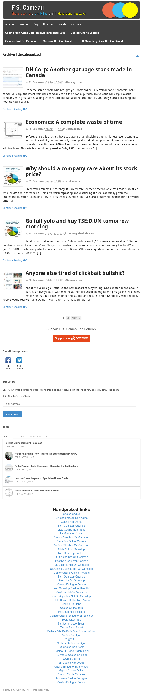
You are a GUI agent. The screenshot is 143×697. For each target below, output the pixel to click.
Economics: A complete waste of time (74, 121)
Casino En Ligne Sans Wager (71, 666)
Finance (89, 233)
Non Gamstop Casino (71, 533)
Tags (47, 436)
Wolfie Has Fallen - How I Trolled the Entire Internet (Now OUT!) (47, 453)
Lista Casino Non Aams (71, 529)
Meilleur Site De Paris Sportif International (71, 631)
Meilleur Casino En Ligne (71, 643)
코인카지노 (71, 639)
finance (48, 24)
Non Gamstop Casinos (71, 525)
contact (76, 24)
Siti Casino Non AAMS (71, 662)
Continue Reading (13, 109)
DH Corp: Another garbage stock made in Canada (79, 72)
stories (24, 24)
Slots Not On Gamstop (71, 549)
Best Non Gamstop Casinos (71, 561)
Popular (20, 436)
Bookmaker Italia (71, 619)
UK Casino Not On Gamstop (71, 557)
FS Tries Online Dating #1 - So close (23, 442)
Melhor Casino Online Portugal (71, 572)
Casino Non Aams (71, 521)
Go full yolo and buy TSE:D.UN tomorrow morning (77, 223)
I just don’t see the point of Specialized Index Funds (41, 478)
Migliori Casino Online (71, 670)
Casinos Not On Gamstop (21, 41)
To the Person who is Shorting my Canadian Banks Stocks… (46, 466)
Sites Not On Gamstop (71, 580)
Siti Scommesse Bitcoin (71, 623)
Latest (8, 436)
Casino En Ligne (71, 604)
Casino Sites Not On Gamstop (71, 537)
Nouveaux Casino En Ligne (71, 655)
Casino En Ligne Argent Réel (72, 651)
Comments (35, 436)
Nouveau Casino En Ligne (71, 678)
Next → (76, 317)
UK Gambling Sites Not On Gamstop (103, 41)
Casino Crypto (71, 514)
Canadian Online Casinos (72, 541)
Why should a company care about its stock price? (81, 171)
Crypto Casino (71, 658)
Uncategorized (74, 82)
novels (62, 24)
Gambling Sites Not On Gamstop (71, 596)
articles (10, 24)
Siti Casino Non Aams (71, 647)
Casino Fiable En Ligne (71, 674)
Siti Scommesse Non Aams (72, 518)
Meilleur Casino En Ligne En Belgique (71, 615)
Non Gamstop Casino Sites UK (71, 588)
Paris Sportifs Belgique (71, 612)
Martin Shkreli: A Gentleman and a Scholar (37, 490)
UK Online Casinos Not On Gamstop (71, 568)
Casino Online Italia (71, 608)
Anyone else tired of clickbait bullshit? (75, 272)
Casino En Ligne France (71, 584)
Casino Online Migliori (85, 32)
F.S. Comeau (35, 82)
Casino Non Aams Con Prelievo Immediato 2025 (35, 32)
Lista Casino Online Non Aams (72, 600)
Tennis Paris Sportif (71, 627)
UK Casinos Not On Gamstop (71, 565)
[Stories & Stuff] (71, 18)
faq (36, 24)
